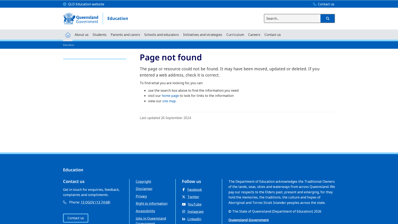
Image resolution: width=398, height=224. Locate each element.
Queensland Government (248, 220)
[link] (94, 57)
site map (169, 101)
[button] (327, 18)
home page (170, 95)
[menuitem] (68, 34)
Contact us (76, 218)
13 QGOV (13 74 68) (95, 202)
